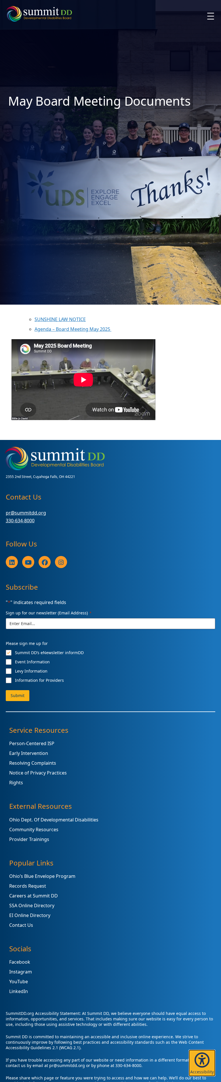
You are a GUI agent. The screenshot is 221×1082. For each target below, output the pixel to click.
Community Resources (33, 829)
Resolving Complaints (32, 763)
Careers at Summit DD (33, 896)
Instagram (20, 972)
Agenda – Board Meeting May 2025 (73, 329)
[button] (202, 1063)
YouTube (18, 981)
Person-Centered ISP (31, 743)
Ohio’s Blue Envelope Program (42, 876)
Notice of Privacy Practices (38, 773)
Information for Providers (39, 680)
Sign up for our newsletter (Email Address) (49, 613)
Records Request (27, 886)
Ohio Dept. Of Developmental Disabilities (53, 820)
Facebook (19, 962)
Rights (16, 782)
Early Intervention (28, 753)
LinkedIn (18, 991)
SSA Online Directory (31, 905)
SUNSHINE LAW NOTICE (60, 319)
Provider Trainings (29, 839)
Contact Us (21, 925)
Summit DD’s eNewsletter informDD (49, 652)
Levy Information (31, 671)
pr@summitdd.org (26, 513)
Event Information (32, 662)
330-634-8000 (20, 520)
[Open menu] (210, 16)
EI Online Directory (29, 915)
